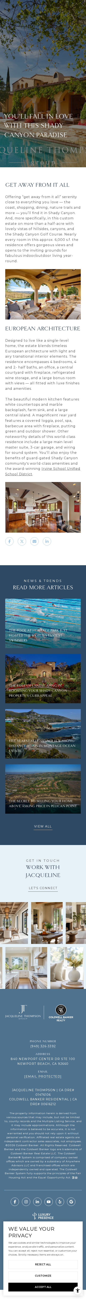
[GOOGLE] (71, 1202)
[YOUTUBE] (48, 1202)
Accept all (43, 1287)
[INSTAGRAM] (26, 1202)
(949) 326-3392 (43, 1046)
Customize (43, 1275)
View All (43, 826)
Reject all (43, 1264)
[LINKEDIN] (37, 1202)
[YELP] (60, 1202)
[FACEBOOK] (15, 1202)
